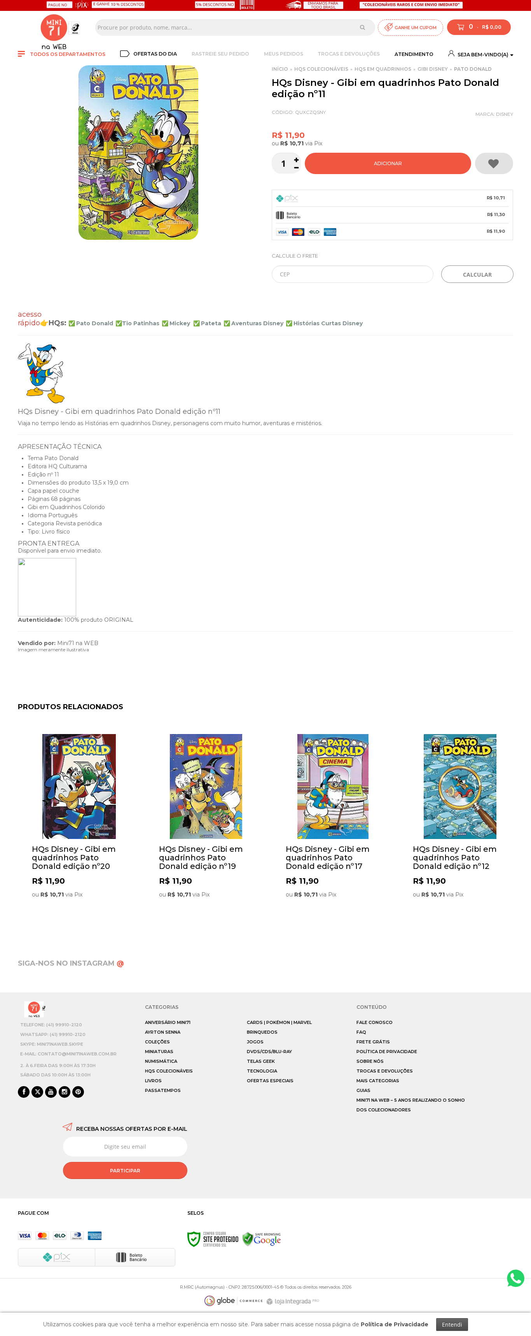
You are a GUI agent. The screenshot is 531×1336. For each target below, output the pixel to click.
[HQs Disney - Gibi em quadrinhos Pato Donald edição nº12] (460, 830)
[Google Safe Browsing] (261, 1239)
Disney (504, 114)
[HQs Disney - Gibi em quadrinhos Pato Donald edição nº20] (79, 830)
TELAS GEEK (261, 1061)
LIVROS (153, 1080)
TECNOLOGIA (262, 1071)
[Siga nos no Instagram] (64, 1092)
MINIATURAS (159, 1051)
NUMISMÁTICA (161, 1061)
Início (280, 69)
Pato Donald (473, 69)
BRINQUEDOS (262, 1032)
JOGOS (255, 1042)
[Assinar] (125, 1170)
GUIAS (363, 1090)
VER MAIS (81, 918)
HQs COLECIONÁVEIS (321, 69)
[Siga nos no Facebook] (24, 1092)
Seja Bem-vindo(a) (482, 55)
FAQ (361, 1032)
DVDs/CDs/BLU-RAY (269, 1051)
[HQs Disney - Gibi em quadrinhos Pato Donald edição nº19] (206, 830)
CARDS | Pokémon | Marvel (279, 1022)
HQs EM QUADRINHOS (383, 69)
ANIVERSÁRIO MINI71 (167, 1022)
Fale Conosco (374, 1022)
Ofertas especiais (270, 1080)
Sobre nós (370, 1061)
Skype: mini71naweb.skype (51, 1044)
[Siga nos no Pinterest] (78, 1092)
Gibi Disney (432, 69)
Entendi (452, 1324)
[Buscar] (362, 27)
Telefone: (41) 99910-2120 (51, 1024)
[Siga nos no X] (37, 1092)
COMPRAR (388, 163)
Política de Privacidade (386, 1051)
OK (477, 274)
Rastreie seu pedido (220, 54)
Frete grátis (373, 1042)
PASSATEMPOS (163, 1090)
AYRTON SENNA (162, 1032)
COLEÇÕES (157, 1042)
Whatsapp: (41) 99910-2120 (53, 1034)
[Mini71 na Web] (54, 27)
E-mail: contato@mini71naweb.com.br (68, 1054)
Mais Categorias (377, 1080)
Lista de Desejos (494, 163)
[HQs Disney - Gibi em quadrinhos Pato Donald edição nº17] (333, 830)
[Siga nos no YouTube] (51, 1092)
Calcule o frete (295, 256)
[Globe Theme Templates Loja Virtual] (233, 1301)
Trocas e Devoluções (349, 54)
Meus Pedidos (283, 54)
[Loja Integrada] (294, 1301)
